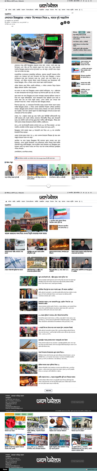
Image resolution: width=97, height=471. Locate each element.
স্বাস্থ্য (60, 9)
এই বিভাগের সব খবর (81, 95)
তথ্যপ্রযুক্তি (17, 414)
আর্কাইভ (77, 1)
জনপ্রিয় (88, 32)
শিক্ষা (56, 9)
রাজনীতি (18, 9)
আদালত (63, 9)
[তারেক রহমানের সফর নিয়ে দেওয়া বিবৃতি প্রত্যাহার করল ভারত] (76, 63)
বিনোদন (52, 9)
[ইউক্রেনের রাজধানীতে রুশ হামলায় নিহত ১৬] (76, 77)
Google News (42, 158)
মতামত (76, 9)
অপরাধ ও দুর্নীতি (70, 9)
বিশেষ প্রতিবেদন (30, 9)
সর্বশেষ (9, 9)
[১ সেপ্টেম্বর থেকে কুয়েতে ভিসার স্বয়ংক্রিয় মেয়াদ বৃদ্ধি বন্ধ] (76, 70)
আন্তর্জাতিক (41, 9)
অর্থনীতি (36, 9)
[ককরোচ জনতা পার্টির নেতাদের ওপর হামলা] (76, 84)
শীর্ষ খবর (75, 32)
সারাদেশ (23, 9)
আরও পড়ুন (9, 162)
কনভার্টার (71, 1)
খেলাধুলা (47, 9)
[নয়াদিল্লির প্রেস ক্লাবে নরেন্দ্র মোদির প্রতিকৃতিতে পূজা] (76, 91)
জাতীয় (14, 9)
